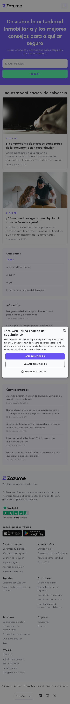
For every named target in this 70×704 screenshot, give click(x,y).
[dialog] (35, 351)
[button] (35, 372)
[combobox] (64, 330)
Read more (41, 349)
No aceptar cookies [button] (35, 364)
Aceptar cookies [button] (35, 356)
